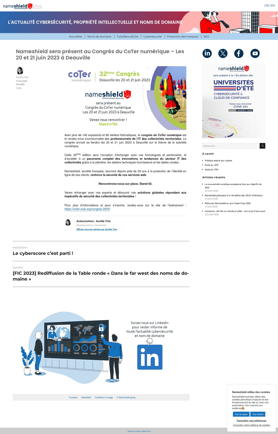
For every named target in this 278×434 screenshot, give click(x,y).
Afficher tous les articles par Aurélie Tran (96, 229)
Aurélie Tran (22, 77)
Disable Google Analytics (139, 431)
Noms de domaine (99, 36)
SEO (206, 36)
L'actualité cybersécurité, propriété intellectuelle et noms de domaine (95, 22)
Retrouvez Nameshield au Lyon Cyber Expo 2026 (227, 203)
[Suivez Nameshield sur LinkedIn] (210, 53)
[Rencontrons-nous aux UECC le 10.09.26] (233, 100)
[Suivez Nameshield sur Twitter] (226, 53)
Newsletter (86, 397)
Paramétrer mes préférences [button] (251, 420)
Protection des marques (182, 36)
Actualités (75, 36)
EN (273, 5)
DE (267, 5)
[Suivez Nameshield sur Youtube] (257, 53)
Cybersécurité (153, 36)
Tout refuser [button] (257, 414)
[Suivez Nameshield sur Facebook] (242, 53)
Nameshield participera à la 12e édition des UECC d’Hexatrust (234, 195)
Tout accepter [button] (241, 414)
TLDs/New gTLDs (127, 36)
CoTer (19, 88)
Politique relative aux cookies (218, 160)
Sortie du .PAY (211, 169)
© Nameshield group (126, 397)
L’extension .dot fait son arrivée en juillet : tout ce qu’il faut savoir (235, 211)
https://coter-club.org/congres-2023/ (87, 209)
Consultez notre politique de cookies (251, 425)
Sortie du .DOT (212, 164)
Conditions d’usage (104, 397)
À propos (73, 397)
